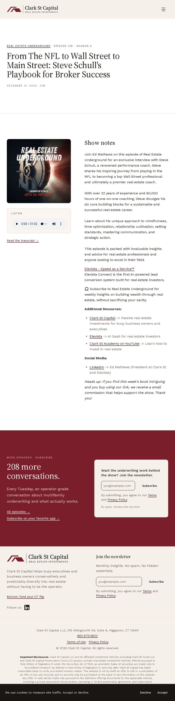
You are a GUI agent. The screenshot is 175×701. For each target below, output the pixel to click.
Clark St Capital (102, 318)
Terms (152, 495)
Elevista (96, 336)
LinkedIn (97, 367)
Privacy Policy (117, 499)
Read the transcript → (23, 240)
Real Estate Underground (28, 46)
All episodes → (18, 512)
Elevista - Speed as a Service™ (109, 269)
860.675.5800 (87, 635)
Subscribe (149, 485)
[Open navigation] (163, 9)
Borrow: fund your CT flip (25, 596)
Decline (145, 692)
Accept (162, 692)
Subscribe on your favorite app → (33, 518)
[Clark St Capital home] (32, 9)
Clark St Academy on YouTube (114, 344)
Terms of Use (76, 642)
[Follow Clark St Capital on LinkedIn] (26, 607)
